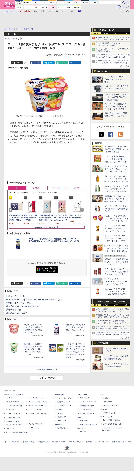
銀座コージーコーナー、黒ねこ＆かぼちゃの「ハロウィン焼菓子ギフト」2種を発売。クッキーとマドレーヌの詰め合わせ (116, 251)
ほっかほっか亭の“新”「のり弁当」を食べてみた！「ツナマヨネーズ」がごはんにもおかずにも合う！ (112, 63)
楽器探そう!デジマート (65, 402)
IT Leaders (10, 410)
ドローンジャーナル (13, 413)
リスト (26, 63)
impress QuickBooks (110, 406)
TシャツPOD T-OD (64, 406)
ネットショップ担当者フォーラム (40, 402)
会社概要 (89, 442)
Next (82, 210)
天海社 (105, 398)
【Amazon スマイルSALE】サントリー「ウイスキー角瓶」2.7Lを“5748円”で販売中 (116, 178)
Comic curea (107, 402)
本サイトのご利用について (12, 442)
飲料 (49, 11)
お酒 (56, 11)
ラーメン (56, 188)
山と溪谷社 (58, 413)
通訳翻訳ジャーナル (87, 406)
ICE (101, 395)
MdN (79, 417)
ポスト (18, 63)
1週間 (116, 33)
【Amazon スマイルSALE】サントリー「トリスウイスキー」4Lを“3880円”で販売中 (116, 291)
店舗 (35, 11)
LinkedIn (76, 63)
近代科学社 (58, 425)
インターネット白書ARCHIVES (17, 432)
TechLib (83, 432)
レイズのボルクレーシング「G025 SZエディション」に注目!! (116, 79)
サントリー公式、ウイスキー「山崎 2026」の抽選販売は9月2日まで (116, 208)
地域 (72, 11)
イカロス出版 (82, 395)
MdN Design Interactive (88, 425)
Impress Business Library (37, 406)
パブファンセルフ (109, 413)
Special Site (102, 71)
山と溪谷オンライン (64, 417)
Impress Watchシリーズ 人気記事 (111, 302)
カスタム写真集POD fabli (112, 424)
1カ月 (126, 33)
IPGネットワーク (106, 417)
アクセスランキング (105, 30)
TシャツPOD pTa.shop (111, 420)
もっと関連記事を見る (45, 369)
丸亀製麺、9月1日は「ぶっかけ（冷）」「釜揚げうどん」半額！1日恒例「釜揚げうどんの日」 (112, 39)
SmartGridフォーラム (35, 398)
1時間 (96, 33)
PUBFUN (103, 410)
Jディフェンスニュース (88, 402)
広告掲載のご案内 (43, 442)
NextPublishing (33, 428)
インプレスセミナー (35, 410)
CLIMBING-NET (62, 421)
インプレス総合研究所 (14, 406)
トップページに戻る (46, 378)
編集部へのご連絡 (58, 442)
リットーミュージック (65, 398)
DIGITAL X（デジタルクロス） (39, 413)
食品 (42, 11)
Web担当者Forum (12, 402)
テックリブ (81, 428)
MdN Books (84, 421)
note (63, 63)
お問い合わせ (29, 442)
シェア (37, 63)
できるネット (11, 428)
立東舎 (59, 410)
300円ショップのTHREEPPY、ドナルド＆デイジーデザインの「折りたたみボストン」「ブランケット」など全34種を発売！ (116, 284)
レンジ (76, 188)
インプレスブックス (35, 424)
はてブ (50, 63)
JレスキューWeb (86, 410)
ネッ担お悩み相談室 (13, 417)
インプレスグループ (102, 442)
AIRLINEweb (84, 398)
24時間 (105, 33)
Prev (11, 210)
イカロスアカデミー (87, 413)
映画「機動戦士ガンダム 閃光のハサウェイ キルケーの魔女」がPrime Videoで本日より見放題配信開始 (113, 329)
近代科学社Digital (63, 428)
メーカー (64, 11)
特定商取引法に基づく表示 (121, 442)
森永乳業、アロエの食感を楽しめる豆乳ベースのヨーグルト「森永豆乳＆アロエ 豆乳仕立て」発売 (32, 349)
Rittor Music (59, 395)
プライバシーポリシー (75, 442)
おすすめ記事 (102, 343)
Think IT (9, 398)
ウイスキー (36, 188)
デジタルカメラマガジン (14, 425)
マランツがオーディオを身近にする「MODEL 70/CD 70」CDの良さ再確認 (116, 97)
